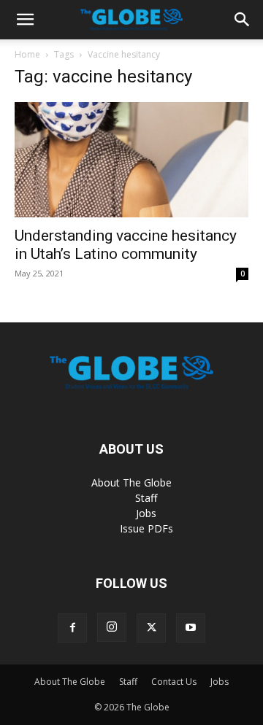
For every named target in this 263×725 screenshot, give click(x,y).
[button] (24, 19)
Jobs (146, 513)
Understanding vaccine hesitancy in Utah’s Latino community (126, 245)
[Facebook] (72, 628)
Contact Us (174, 681)
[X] (151, 628)
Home (27, 54)
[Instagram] (111, 627)
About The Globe (131, 482)
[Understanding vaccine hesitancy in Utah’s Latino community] (131, 159)
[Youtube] (190, 628)
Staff (146, 498)
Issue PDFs (146, 528)
